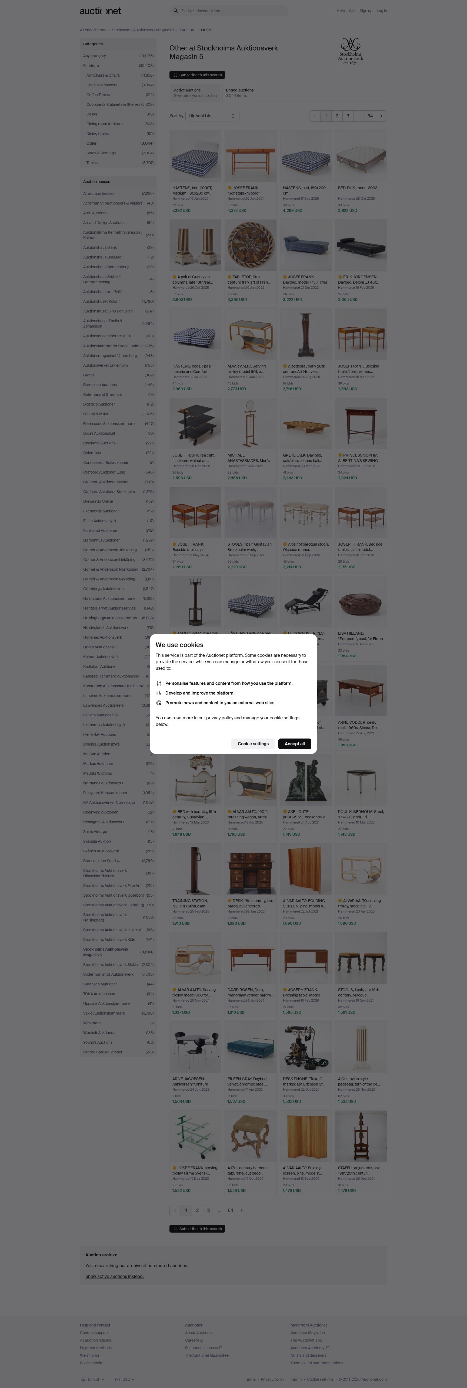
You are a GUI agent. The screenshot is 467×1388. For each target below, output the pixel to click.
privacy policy (219, 718)
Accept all (295, 744)
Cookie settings (253, 744)
